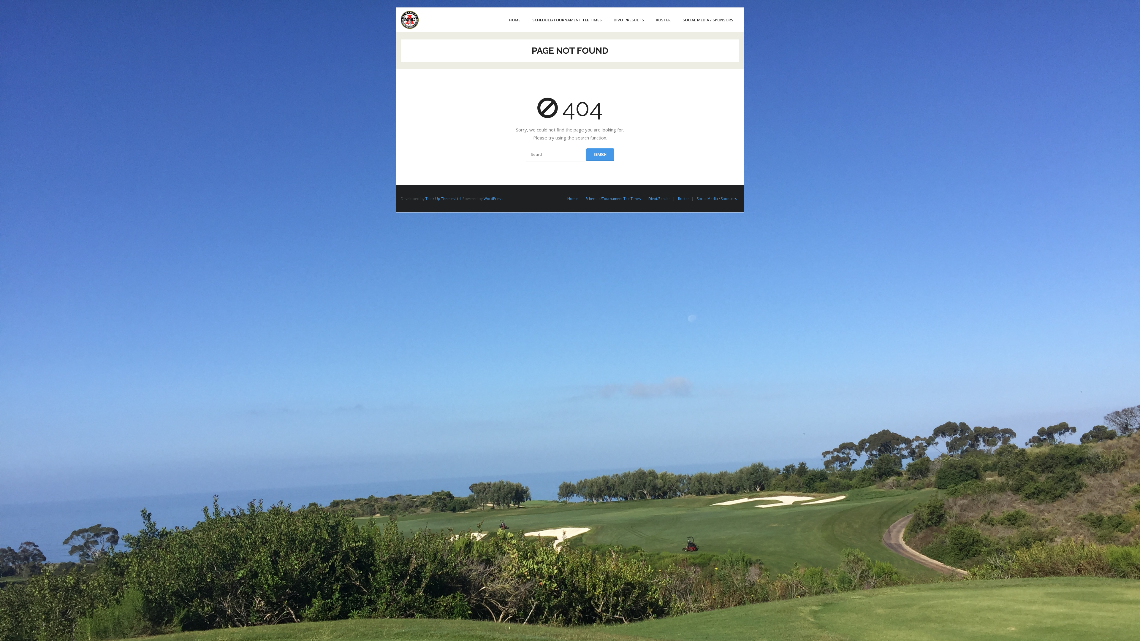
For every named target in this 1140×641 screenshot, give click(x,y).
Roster (683, 198)
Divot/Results (659, 198)
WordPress (493, 198)
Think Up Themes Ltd (443, 198)
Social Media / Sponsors (717, 198)
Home (572, 198)
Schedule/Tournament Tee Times (613, 198)
